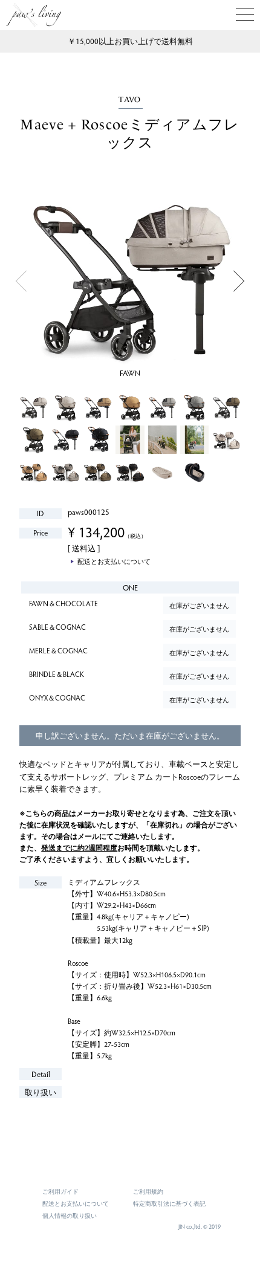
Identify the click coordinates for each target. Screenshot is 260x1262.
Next (239, 281)
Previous (20, 281)
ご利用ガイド (60, 1191)
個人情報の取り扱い (69, 1215)
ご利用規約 (148, 1191)
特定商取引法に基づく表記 (169, 1203)
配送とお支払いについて (75, 1203)
